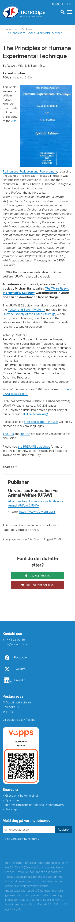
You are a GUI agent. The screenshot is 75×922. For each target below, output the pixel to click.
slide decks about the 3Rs (41, 421)
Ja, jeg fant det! (39, 575)
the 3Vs (25, 434)
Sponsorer (12, 800)
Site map (11, 809)
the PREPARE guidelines (34, 446)
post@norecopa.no (15, 644)
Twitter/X (20, 668)
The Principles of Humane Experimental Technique (34, 33)
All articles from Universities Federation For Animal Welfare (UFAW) (36, 503)
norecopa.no (10, 29)
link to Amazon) (34, 414)
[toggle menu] (69, 12)
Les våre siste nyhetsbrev (22, 839)
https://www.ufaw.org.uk (35, 511)
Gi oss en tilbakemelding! (21, 795)
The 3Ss (8, 434)
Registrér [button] (64, 829)
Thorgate (15, 909)
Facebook (20, 657)
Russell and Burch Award (24, 309)
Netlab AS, (45, 904)
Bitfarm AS (61, 904)
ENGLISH (67, 4)
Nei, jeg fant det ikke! (40, 585)
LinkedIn (19, 680)
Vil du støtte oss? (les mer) (20, 719)
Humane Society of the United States (27, 314)
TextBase (26, 29)
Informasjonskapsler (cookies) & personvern (34, 805)
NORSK (56, 4)
